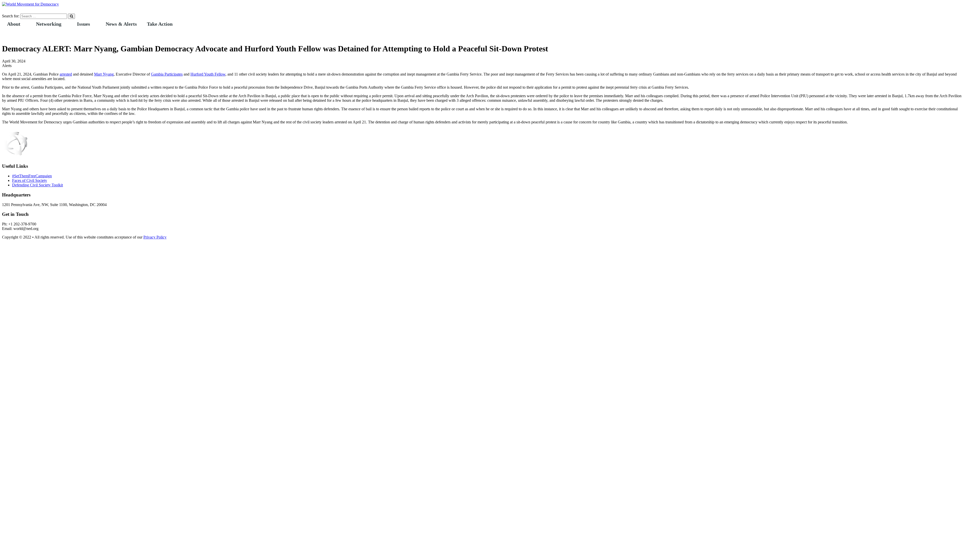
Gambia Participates (167, 74)
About (13, 24)
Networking (48, 24)
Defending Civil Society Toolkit (37, 185)
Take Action (160, 24)
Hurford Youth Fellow (207, 74)
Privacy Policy (155, 237)
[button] (24, 24)
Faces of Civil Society (29, 180)
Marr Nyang (104, 74)
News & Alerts (121, 24)
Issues (83, 24)
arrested (66, 74)
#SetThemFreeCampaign (32, 176)
